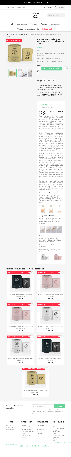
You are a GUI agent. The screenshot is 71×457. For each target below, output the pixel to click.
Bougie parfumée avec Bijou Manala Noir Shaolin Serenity (20, 295)
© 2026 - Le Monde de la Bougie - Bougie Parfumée (35, 446)
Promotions (9, 425)
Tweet (49, 80)
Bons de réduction (42, 436)
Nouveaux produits (11, 427)
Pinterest (53, 80)
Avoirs (38, 431)
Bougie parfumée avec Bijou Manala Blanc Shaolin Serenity (50, 327)
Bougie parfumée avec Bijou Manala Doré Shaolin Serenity (35, 391)
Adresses (40, 433)
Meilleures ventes (11, 429)
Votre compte (42, 422)
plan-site (23, 438)
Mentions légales (26, 429)
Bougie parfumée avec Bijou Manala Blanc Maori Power (20, 359)
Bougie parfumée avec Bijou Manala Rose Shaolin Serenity (20, 327)
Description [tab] (44, 104)
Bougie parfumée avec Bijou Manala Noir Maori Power (50, 359)
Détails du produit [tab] (47, 107)
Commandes (40, 429)
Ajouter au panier (51, 68)
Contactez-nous (26, 435)
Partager (44, 80)
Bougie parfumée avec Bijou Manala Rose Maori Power (50, 295)
